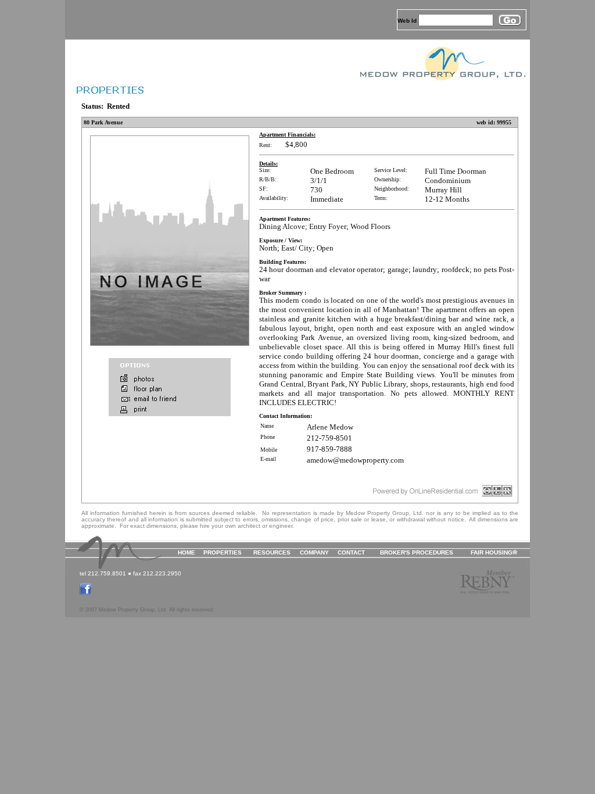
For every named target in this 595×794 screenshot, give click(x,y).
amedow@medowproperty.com (355, 460)
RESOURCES (272, 552)
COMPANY (314, 552)
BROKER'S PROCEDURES (416, 552)
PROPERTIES (222, 552)
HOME (186, 552)
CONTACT (351, 552)
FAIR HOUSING (491, 552)
